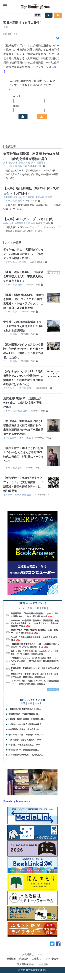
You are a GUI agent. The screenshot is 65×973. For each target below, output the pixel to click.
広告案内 (36, 958)
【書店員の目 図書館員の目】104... (25, 709)
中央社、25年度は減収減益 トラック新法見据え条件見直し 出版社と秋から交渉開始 (23, 326)
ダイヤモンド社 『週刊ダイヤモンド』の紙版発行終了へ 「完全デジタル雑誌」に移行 (23, 254)
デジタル (7, 262)
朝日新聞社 (28, 197)
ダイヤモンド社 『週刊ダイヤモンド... (27, 734)
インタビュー (9, 437)
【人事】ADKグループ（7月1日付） (29, 219)
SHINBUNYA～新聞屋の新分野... (24, 750)
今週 (30, 703)
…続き (11, 178)
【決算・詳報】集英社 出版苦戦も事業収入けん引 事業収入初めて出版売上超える (23, 276)
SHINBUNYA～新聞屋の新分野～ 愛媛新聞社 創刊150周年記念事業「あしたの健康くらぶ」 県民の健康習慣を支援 (35, 623)
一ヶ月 (38, 703)
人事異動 (7, 197)
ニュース (7, 166)
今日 (23, 703)
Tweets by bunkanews (17, 801)
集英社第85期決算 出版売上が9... (24, 729)
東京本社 (40, 197)
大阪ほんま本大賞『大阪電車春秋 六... (26, 724)
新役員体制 (24, 162)
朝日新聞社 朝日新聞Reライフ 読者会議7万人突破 (35, 668)
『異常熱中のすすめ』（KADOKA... (26, 755)
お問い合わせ (51, 958)
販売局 (49, 197)
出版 (20, 166)
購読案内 (23, 958)
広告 (33, 223)
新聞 (20, 200)
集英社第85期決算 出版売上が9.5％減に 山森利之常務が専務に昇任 (22, 402)
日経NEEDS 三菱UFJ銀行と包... (24, 714)
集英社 (40, 162)
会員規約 (43, 964)
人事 (5, 27)
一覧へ (52, 690)
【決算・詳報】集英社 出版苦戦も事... (27, 719)
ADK (5, 223)
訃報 (44, 608)
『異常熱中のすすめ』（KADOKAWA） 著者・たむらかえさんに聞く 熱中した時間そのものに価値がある (35, 661)
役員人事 (13, 162)
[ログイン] (23, 116)
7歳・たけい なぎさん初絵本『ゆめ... (25, 739)
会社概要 (11, 958)
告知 (20, 467)
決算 (33, 162)
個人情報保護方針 (26, 964)
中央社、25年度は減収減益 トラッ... (25, 744)
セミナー (7, 494)
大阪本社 (17, 197)
